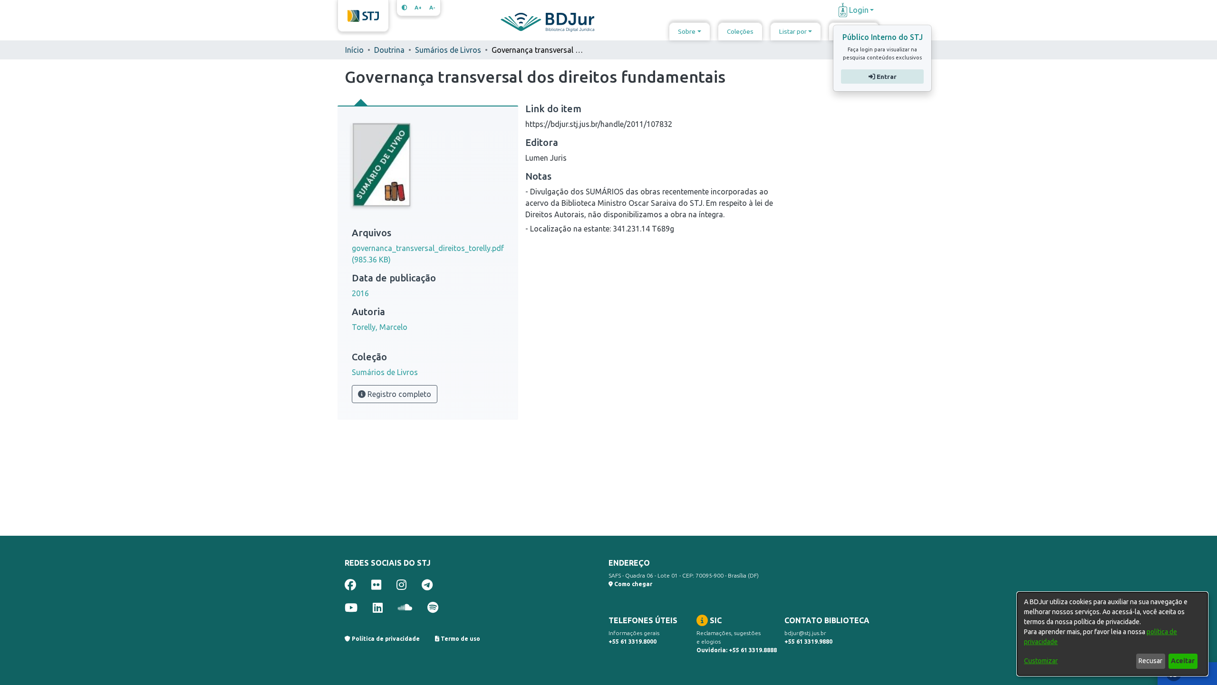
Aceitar (1183, 661)
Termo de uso (459, 639)
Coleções (740, 31)
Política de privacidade (385, 639)
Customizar (1041, 661)
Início (354, 50)
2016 (360, 293)
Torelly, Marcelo (379, 327)
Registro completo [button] (398, 394)
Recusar (1150, 661)
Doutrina (389, 50)
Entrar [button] (885, 76)
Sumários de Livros (448, 50)
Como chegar (632, 584)
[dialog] (1112, 633)
